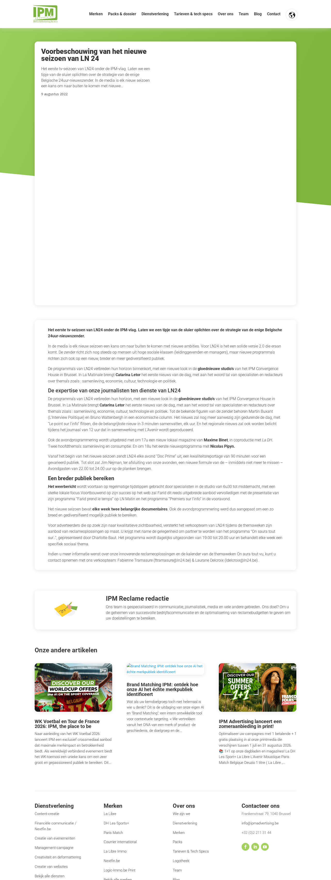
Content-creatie (47, 814)
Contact (273, 14)
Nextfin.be (112, 861)
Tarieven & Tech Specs (191, 851)
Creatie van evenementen (55, 838)
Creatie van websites (51, 866)
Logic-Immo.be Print (119, 870)
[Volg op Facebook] (245, 847)
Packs (177, 842)
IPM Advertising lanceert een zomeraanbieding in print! (250, 724)
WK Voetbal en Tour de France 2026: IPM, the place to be (67, 724)
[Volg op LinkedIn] (255, 847)
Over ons (225, 14)
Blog (258, 14)
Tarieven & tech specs (193, 14)
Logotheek (181, 861)
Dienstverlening (155, 14)
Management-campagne (54, 848)
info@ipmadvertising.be (260, 823)
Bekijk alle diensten (49, 876)
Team (244, 14)
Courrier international (120, 842)
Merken (96, 14)
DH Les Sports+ (116, 823)
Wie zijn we (181, 814)
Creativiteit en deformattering (58, 857)
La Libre (110, 814)
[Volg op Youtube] (265, 847)
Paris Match (113, 833)
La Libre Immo (115, 851)
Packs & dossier (122, 14)
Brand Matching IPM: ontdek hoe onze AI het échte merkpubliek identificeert (162, 689)
